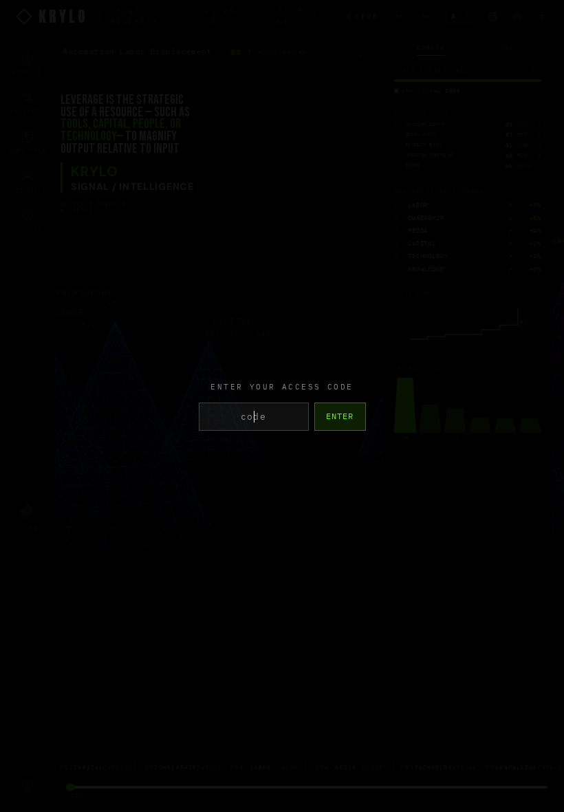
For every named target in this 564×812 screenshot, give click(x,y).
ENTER (340, 416)
